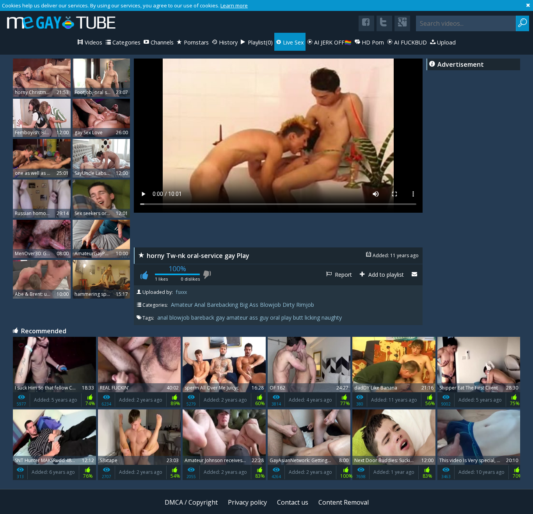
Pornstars (195, 42)
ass (254, 317)
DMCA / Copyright (191, 502)
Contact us (292, 502)
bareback (203, 317)
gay (221, 317)
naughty (332, 317)
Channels (161, 42)
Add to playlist (385, 274)
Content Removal (343, 502)
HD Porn (372, 42)
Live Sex (292, 42)
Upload (445, 42)
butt (299, 317)
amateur (237, 317)
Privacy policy (247, 502)
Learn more (234, 5)
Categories (125, 42)
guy (264, 317)
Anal (199, 304)
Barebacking (222, 304)
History (227, 42)
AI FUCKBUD (410, 42)
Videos (92, 42)
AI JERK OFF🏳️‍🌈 (332, 42)
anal (163, 317)
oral (275, 317)
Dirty (288, 304)
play (287, 317)
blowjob (180, 317)
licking (313, 317)
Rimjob (305, 304)
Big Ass (249, 304)
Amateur (182, 304)
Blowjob (270, 304)
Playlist (259, 42)
